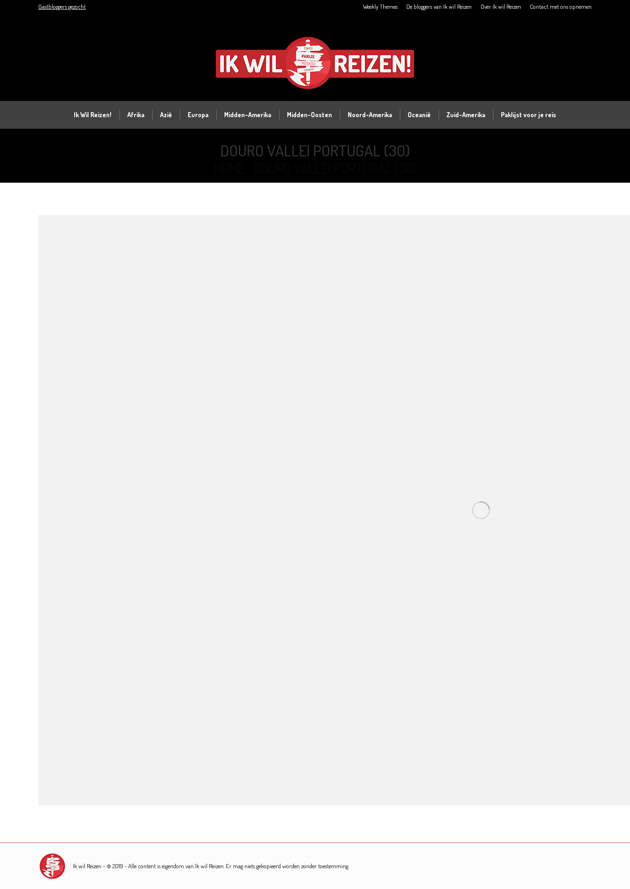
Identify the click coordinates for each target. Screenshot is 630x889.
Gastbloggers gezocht (62, 6)
